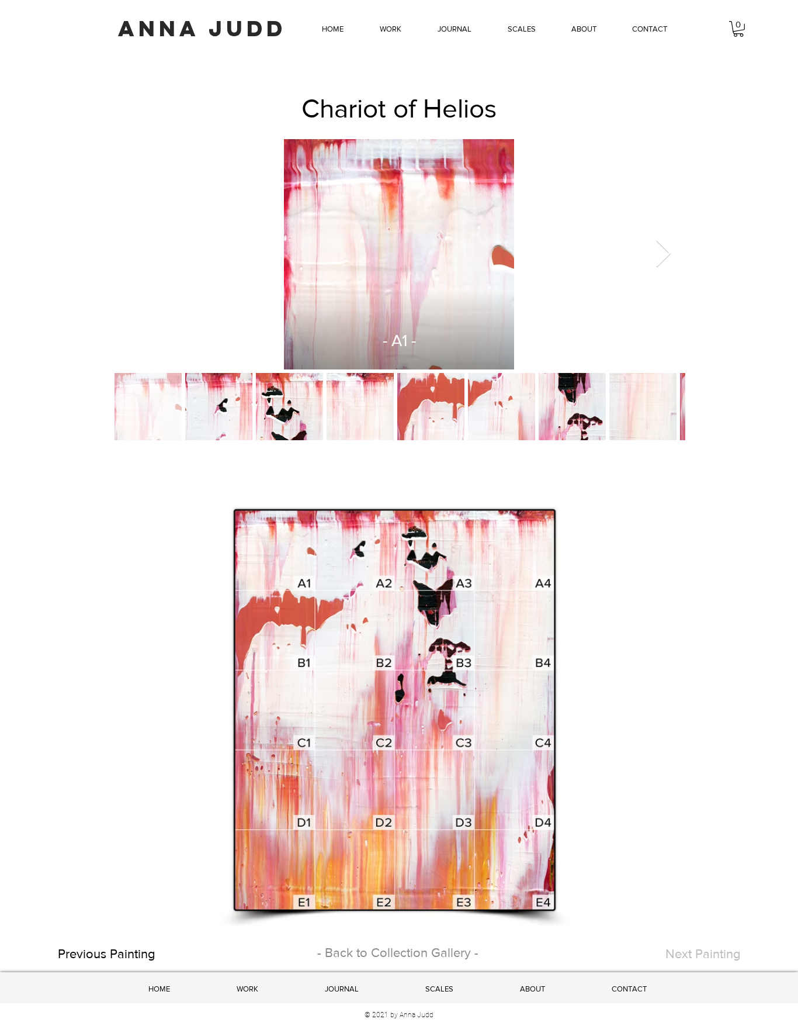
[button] (390, 29)
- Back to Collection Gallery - (397, 952)
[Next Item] (663, 255)
